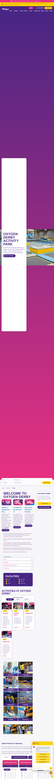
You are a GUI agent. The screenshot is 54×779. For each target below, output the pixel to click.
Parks (11, 10)
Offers (30, 10)
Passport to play (36, 1)
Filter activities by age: (18, 597)
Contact (42, 10)
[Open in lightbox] (10, 729)
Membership (37, 10)
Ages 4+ (18, 599)
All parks (8, 488)
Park (3, 479)
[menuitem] (11, 11)
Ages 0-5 (27, 599)
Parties (21, 10)
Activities (16, 10)
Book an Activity (43, 754)
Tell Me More (5, 530)
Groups (25, 10)
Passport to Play (43, 759)
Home (3, 488)
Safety (51, 10)
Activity (17, 479)
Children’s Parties (6, 542)
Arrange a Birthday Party (43, 756)
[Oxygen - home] (6, 9)
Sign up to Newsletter (44, 507)
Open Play (6, 757)
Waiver (46, 10)
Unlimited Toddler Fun (43, 761)
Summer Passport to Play (19, 757)
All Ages (10, 599)
